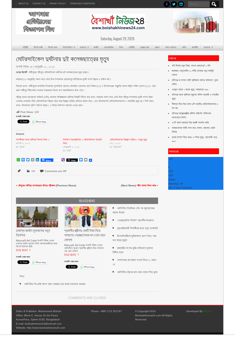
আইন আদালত (170, 47)
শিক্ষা (121, 47)
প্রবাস (157, 47)
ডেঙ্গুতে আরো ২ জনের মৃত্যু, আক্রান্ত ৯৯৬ (190, 89)
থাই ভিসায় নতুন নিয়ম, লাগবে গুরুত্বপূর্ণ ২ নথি (191, 65)
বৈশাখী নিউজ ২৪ (24, 66)
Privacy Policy (58, 3)
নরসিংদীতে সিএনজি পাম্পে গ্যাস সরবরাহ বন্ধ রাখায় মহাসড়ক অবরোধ (54, 283)
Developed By (199, 311)
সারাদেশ (83, 47)
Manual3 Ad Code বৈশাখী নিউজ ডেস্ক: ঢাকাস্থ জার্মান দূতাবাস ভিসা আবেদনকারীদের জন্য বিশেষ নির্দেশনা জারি (36, 243)
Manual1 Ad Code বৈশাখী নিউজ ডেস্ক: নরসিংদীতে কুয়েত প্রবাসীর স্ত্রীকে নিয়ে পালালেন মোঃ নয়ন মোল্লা (84, 248)
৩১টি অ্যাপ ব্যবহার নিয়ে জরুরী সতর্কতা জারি (190, 122)
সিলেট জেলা (52, 47)
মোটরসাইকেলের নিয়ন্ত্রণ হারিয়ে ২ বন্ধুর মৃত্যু (128, 139)
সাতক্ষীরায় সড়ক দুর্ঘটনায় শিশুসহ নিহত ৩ (32, 139)
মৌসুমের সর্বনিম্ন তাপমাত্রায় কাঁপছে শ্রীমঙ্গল (36, 185)
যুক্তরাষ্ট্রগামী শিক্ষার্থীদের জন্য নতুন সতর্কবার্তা (137, 228)
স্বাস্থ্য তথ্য (144, 47)
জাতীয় (96, 47)
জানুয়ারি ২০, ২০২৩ (45, 66)
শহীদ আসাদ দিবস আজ (146, 185)
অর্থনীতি (132, 47)
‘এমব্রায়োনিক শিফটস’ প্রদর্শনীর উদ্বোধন (135, 220)
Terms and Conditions (82, 3)
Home (25, 47)
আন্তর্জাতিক (108, 47)
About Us (23, 3)
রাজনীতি (195, 47)
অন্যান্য (207, 47)
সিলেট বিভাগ (67, 47)
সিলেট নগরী (38, 47)
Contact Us (39, 3)
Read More (22, 250)
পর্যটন (184, 47)
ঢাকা (33, 171)
